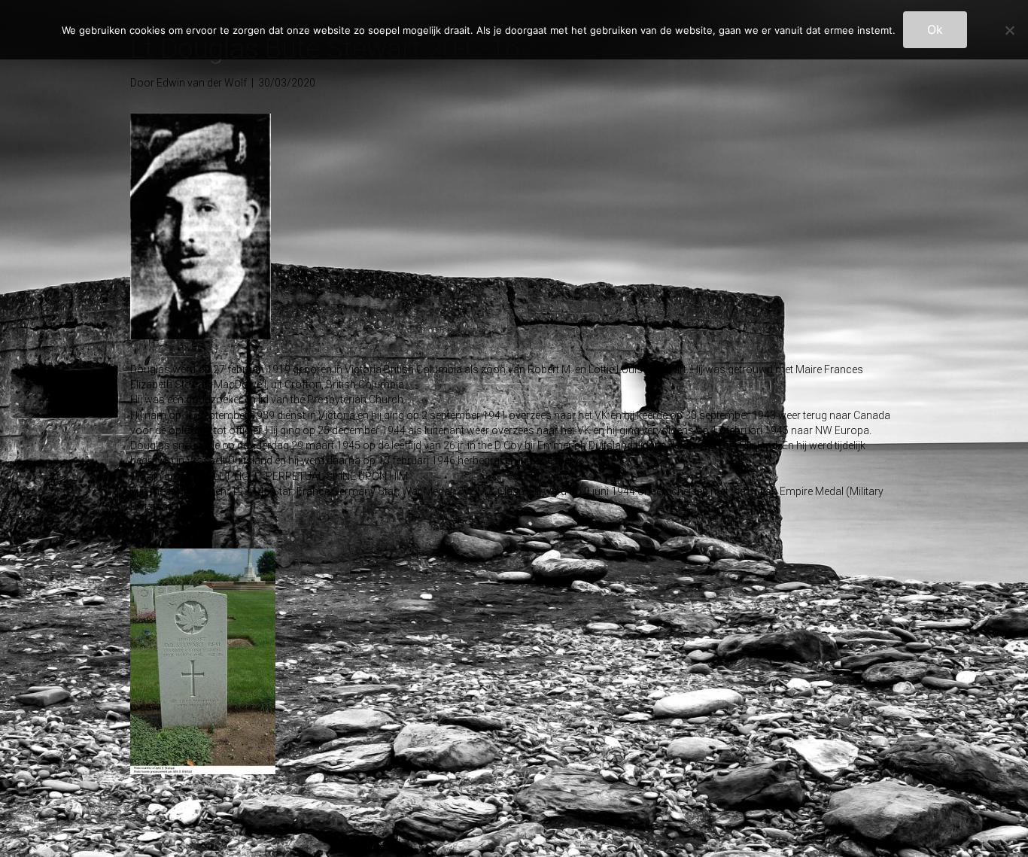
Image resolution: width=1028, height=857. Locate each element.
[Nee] (1009, 30)
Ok (935, 29)
